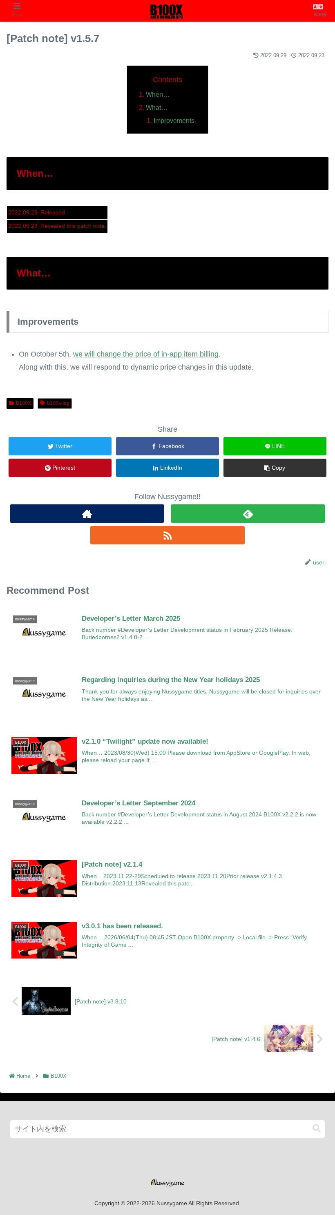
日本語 (320, 14)
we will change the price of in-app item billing (146, 354)
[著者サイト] (87, 513)
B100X (23, 403)
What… (157, 107)
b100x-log (58, 403)
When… (158, 94)
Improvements (174, 120)
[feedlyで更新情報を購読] (248, 513)
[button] (316, 1128)
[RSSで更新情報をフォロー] (167, 535)
